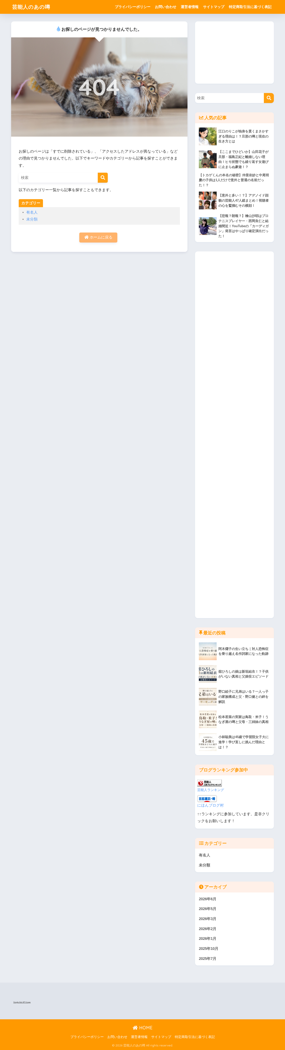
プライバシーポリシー (133, 7)
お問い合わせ (165, 7)
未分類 (32, 219)
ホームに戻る (100, 237)
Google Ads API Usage (22, 1002)
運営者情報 (190, 7)
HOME (145, 1027)
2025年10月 (208, 949)
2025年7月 (207, 959)
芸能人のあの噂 (31, 7)
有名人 (32, 212)
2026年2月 (207, 929)
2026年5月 (207, 909)
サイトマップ (213, 7)
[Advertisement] (234, 52)
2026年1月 (207, 939)
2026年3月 (207, 919)
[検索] (103, 178)
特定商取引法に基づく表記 (250, 7)
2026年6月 (207, 899)
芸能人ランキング (210, 790)
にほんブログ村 (210, 805)
